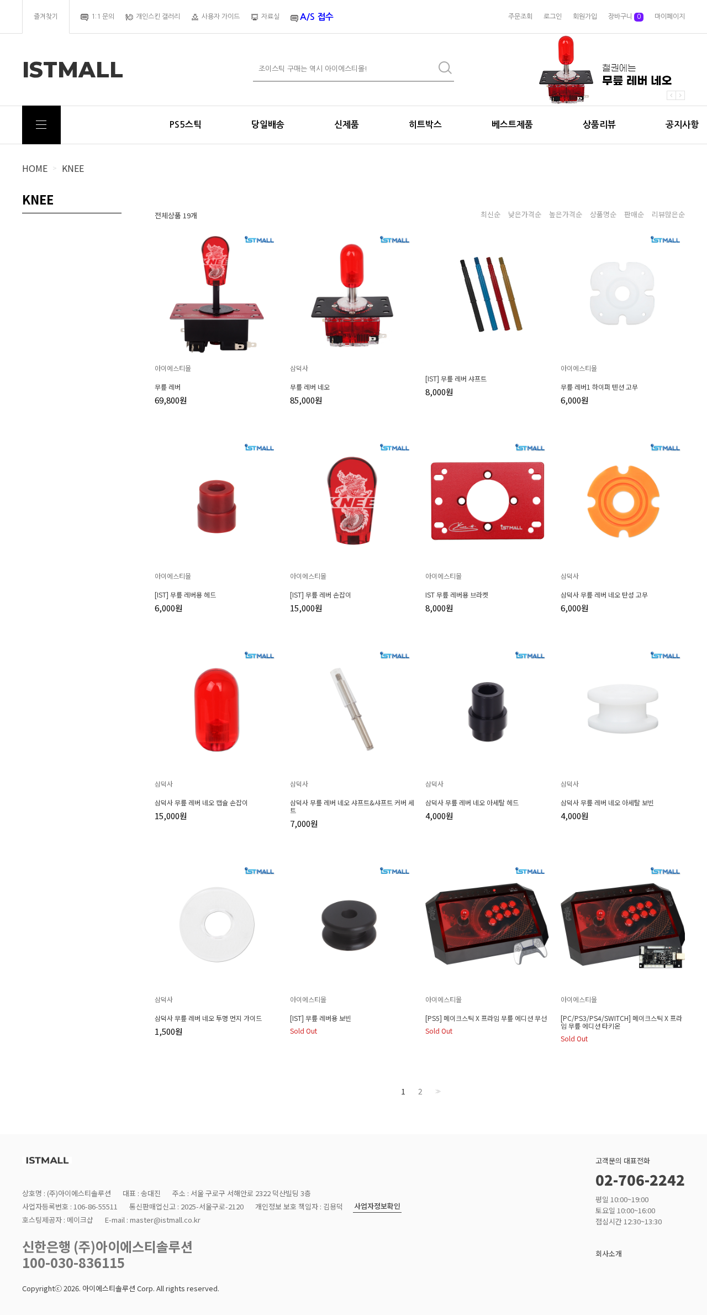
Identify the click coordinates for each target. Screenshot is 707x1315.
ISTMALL (72, 69)
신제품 (346, 125)
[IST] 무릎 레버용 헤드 (185, 595)
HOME (35, 168)
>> (437, 1091)
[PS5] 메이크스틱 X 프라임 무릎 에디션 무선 (486, 1018)
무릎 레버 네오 (310, 387)
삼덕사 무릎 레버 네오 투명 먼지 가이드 (208, 1018)
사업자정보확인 (377, 1206)
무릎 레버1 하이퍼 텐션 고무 (599, 387)
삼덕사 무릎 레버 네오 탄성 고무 (604, 595)
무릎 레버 (168, 387)
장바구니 (624, 16)
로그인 (553, 16)
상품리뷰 (599, 125)
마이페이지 (670, 16)
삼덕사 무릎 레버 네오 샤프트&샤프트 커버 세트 (352, 806)
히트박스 (425, 125)
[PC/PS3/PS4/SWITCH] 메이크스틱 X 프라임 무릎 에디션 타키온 (621, 1022)
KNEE (73, 168)
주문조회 (520, 16)
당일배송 (267, 125)
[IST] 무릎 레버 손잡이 (320, 595)
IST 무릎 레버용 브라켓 (456, 595)
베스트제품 (512, 125)
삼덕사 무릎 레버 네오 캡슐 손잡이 (201, 802)
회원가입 (585, 16)
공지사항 (682, 125)
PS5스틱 (185, 125)
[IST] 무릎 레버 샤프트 (456, 379)
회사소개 (608, 1253)
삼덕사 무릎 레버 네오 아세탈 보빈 (607, 802)
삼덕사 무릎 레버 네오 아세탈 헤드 (472, 802)
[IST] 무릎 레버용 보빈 (320, 1018)
